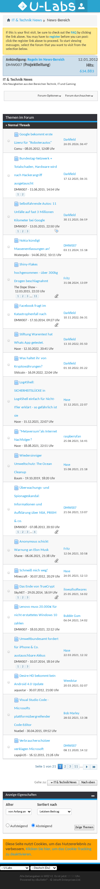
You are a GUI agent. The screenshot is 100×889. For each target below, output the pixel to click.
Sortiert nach (47, 805)
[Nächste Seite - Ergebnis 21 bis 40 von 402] (86, 767)
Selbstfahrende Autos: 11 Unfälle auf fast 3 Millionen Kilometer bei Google (35, 212)
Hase (17, 349)
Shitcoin (19, 372)
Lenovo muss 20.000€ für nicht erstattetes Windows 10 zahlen (35, 615)
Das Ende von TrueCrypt (36, 586)
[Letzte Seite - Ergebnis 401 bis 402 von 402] (93, 767)
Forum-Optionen (48, 95)
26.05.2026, (76, 144)
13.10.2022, (76, 344)
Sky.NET (19, 592)
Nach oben (88, 782)
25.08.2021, (76, 441)
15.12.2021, (76, 404)
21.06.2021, (76, 512)
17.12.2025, (76, 179)
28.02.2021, (76, 718)
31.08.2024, (76, 283)
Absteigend (43, 826)
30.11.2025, (76, 219)
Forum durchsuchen (78, 95)
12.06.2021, (76, 553)
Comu (18, 149)
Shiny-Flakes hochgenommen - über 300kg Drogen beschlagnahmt (36, 273)
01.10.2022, (76, 368)
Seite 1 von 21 (45, 766)
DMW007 (14, 65)
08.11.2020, (76, 750)
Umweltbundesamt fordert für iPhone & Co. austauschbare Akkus (36, 647)
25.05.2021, (76, 594)
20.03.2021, (76, 685)
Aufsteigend (18, 826)
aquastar (20, 690)
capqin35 (20, 755)
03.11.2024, (76, 250)
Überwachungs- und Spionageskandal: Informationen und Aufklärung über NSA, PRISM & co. (35, 504)
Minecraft (20, 576)
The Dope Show (24, 287)
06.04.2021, (76, 620)
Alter (10, 805)
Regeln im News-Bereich (46, 60)
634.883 (87, 71)
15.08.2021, (76, 469)
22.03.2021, (76, 655)
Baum (18, 478)
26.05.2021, (76, 576)
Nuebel (19, 731)
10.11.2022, (76, 317)
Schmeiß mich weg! (33, 570)
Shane (18, 556)
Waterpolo (21, 255)
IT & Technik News (27, 20)
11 (35, 296)
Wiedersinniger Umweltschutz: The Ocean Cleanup (33, 464)
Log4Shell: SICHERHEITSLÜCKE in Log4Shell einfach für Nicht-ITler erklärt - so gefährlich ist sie (35, 399)
